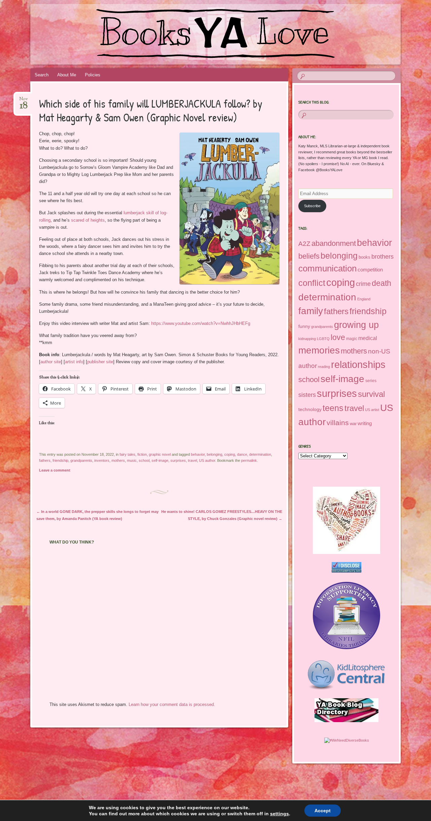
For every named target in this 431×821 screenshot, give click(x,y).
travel (192, 460)
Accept (322, 810)
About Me (66, 74)
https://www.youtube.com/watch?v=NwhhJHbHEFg (200, 323)
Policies (92, 74)
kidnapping (307, 339)
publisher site (100, 361)
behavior (198, 454)
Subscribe (312, 206)
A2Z (304, 243)
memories (319, 350)
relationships (358, 364)
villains (338, 422)
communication (327, 268)
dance (242, 454)
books (364, 257)
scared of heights (88, 220)
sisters (307, 394)
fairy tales (127, 454)
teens (333, 408)
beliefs (309, 256)
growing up (356, 325)
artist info (74, 361)
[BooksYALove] (202, 34)
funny (304, 326)
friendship (60, 460)
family (310, 311)
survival (371, 394)
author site (50, 361)
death (381, 283)
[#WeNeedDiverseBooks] (346, 740)
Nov (23, 101)
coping (229, 454)
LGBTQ (323, 339)
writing (365, 423)
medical (367, 338)
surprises (178, 460)
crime (363, 284)
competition (370, 269)
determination (260, 454)
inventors (101, 460)
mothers (118, 460)
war (353, 423)
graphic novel (160, 454)
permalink (249, 460)
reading (324, 367)
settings (279, 813)
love (338, 337)
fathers (45, 460)
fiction (142, 454)
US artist (372, 410)
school (144, 460)
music (132, 460)
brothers (382, 256)
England (363, 299)
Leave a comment (54, 470)
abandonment (333, 243)
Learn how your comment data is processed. (172, 704)
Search (41, 74)
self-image (160, 460)
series (370, 380)
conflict (311, 283)
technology (310, 409)
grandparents (81, 460)
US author (207, 460)
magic (351, 338)
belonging (214, 454)
